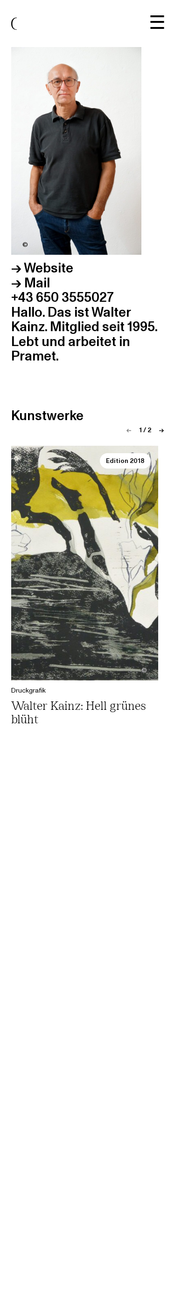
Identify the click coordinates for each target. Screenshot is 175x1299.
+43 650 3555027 (62, 297)
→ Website (42, 268)
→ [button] (161, 430)
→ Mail (30, 283)
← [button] (129, 430)
